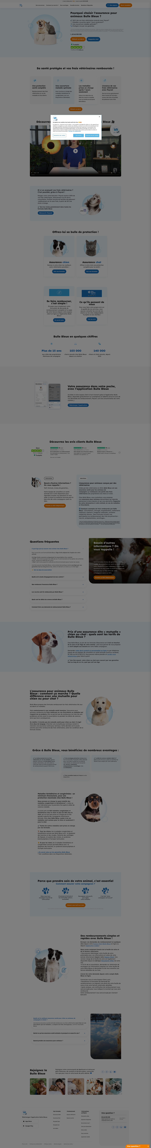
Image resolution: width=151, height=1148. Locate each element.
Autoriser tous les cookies (92, 135)
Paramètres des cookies (59, 135)
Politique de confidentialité (74, 131)
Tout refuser (78, 135)
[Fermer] (99, 116)
